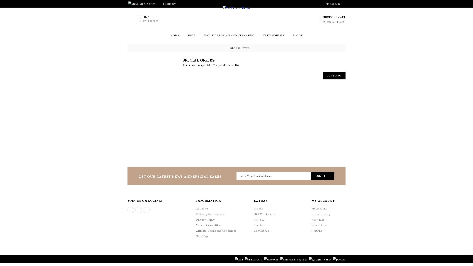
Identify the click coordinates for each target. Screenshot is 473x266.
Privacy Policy (205, 219)
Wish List (318, 219)
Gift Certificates (265, 214)
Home (175, 35)
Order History (321, 214)
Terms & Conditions (209, 225)
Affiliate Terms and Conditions (216, 230)
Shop (191, 35)
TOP (465, 258)
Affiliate (259, 219)
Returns (317, 230)
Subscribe (323, 176)
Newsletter (319, 225)
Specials (259, 225)
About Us (202, 208)
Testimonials (274, 35)
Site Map (202, 236)
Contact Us (261, 230)
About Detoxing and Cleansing (229, 35)
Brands (258, 208)
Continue (334, 75)
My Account (319, 208)
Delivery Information (210, 214)
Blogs (297, 35)
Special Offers (239, 48)
